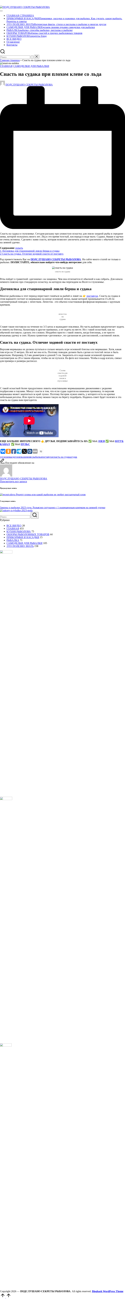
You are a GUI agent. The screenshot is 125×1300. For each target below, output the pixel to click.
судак (74, 457)
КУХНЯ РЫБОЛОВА (19, 531)
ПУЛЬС (25, 444)
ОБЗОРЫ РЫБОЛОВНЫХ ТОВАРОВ (28, 534)
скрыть (19, 248)
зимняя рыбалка (33, 457)
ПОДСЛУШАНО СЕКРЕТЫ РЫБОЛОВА (56, 259)
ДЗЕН (101, 441)
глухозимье (6, 457)
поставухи (92, 296)
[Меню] (1, 10)
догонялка (18, 457)
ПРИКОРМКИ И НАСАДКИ (23, 537)
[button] (32, 57)
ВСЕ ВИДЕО (14, 525)
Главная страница (10, 60)
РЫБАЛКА (13, 540)
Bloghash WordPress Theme (107, 1291)
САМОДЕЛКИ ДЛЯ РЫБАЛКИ (31, 66)
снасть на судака (62, 457)
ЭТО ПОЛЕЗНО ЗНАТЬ (20, 546)
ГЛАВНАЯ (6, 66)
